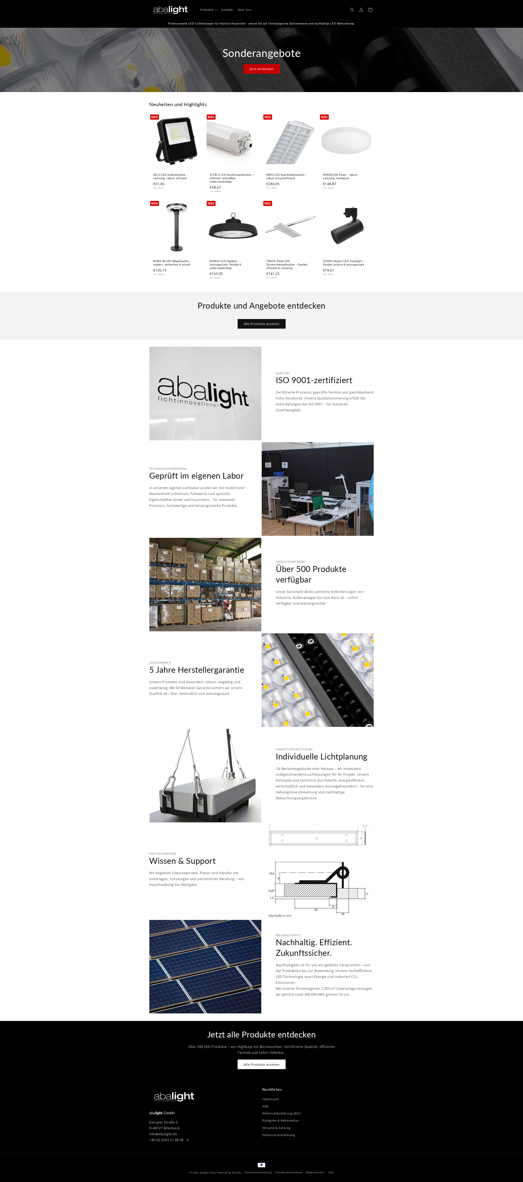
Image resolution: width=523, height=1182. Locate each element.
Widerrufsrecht (315, 1172)
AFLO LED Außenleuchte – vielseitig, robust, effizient (170, 176)
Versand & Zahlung (276, 1128)
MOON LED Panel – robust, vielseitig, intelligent (340, 176)
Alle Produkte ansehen (261, 324)
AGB (265, 1106)
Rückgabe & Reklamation (280, 1120)
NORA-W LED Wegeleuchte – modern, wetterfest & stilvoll (172, 262)
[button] (208, 10)
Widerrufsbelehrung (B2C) (281, 1113)
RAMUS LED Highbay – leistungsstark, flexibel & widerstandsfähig (225, 264)
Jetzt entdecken (261, 69)
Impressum (270, 1099)
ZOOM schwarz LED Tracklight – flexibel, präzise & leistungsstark (344, 262)
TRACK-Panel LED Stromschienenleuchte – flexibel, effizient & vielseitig (287, 264)
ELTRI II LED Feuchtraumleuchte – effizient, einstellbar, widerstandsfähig (232, 178)
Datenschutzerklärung (278, 1135)
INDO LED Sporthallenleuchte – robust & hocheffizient (286, 176)
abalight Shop (207, 1172)
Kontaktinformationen (288, 1172)
